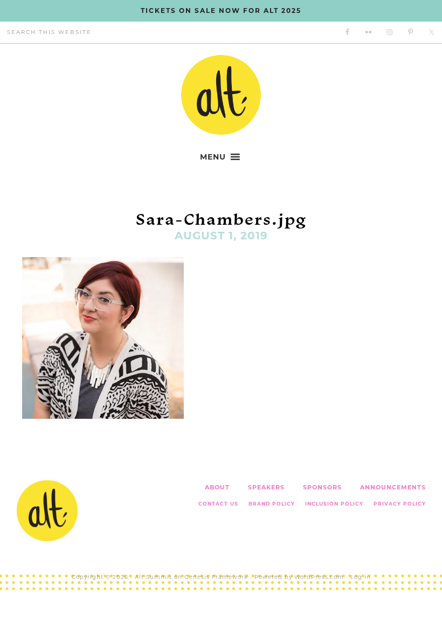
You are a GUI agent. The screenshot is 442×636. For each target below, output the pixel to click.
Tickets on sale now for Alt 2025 (221, 10)
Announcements (393, 487)
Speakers (266, 487)
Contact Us (218, 504)
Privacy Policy (400, 504)
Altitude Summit (221, 94)
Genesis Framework (216, 576)
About (217, 487)
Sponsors (322, 487)
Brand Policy (271, 504)
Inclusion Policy (334, 504)
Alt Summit (153, 576)
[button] (213, 157)
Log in (360, 576)
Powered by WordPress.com (299, 576)
